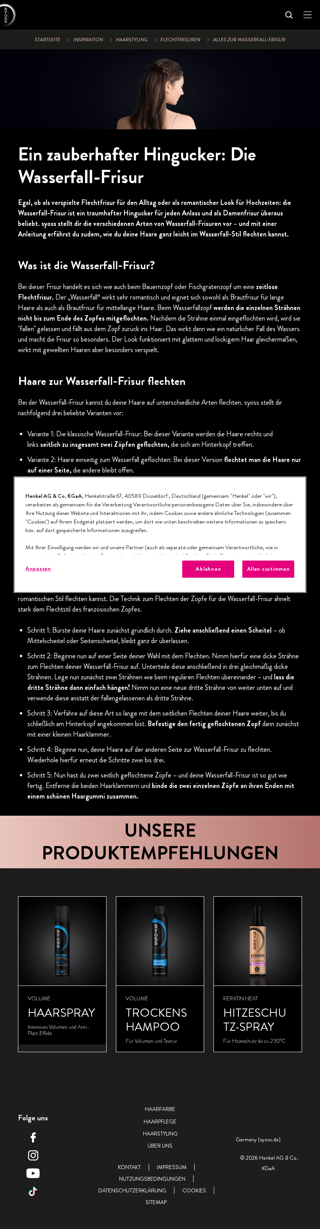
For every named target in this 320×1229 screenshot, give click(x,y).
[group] (160, 974)
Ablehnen (208, 569)
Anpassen (38, 568)
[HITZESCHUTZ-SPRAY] (258, 974)
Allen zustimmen (268, 569)
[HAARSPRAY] (62, 974)
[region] (160, 534)
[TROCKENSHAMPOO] (160, 974)
